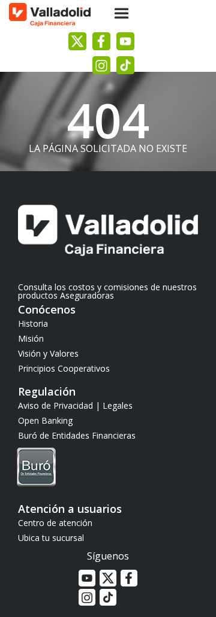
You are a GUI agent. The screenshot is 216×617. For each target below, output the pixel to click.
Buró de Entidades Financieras (77, 435)
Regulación (47, 391)
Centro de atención (55, 522)
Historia (33, 323)
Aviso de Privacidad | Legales (75, 405)
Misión (31, 338)
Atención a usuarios (70, 508)
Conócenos (47, 309)
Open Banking (45, 420)
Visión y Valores (48, 353)
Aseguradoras (87, 295)
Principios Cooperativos (64, 368)
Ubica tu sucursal (51, 537)
